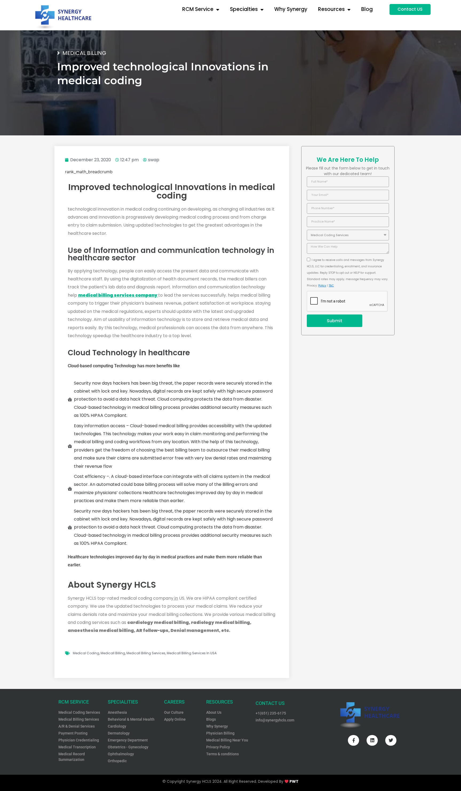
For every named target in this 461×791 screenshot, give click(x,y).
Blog (367, 9)
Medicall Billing (113, 653)
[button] (410, 9)
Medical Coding (86, 653)
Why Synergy (290, 9)
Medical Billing (84, 53)
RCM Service (197, 9)
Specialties (244, 9)
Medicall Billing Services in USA (192, 653)
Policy (322, 286)
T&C (331, 286)
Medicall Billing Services (145, 653)
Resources (331, 9)
